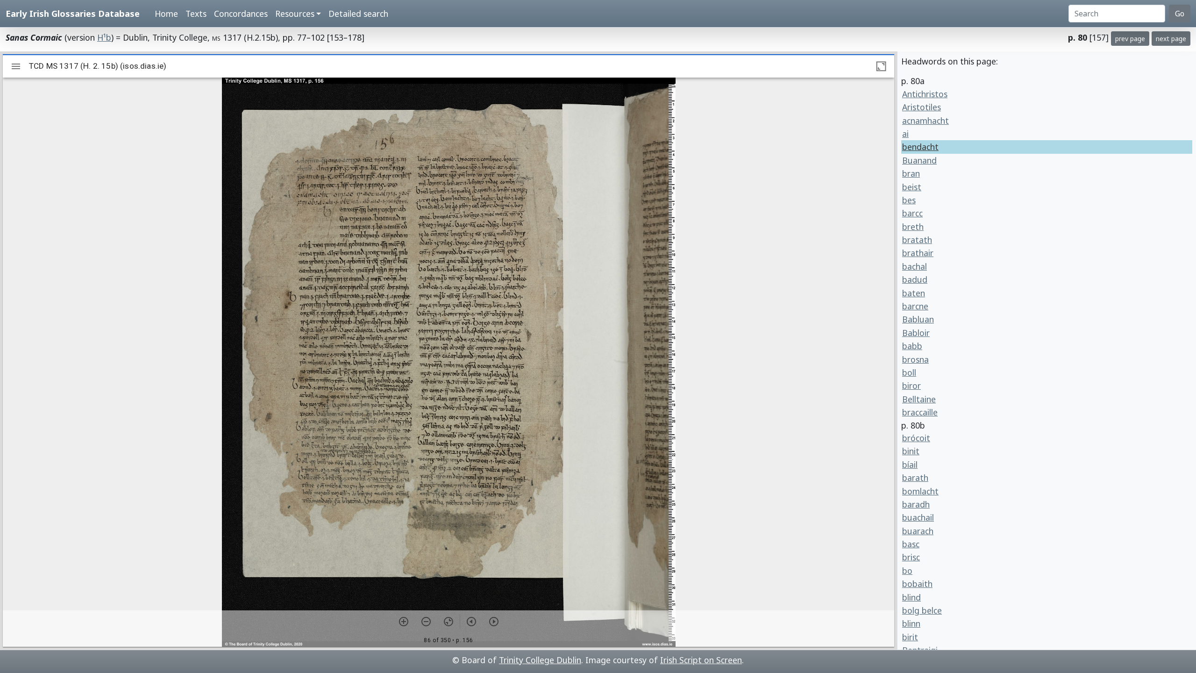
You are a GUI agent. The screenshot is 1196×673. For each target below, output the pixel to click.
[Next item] (494, 621)
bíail (910, 464)
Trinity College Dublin (540, 660)
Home (166, 13)
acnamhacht (925, 120)
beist (911, 187)
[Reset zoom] (448, 621)
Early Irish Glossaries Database (73, 13)
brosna (915, 359)
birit (910, 637)
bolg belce (922, 610)
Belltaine (919, 399)
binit (910, 451)
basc (910, 544)
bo (907, 570)
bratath (917, 239)
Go (1179, 13)
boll (909, 372)
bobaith (917, 583)
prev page (1130, 38)
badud (914, 279)
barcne (915, 306)
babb (912, 345)
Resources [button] (294, 13)
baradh (916, 504)
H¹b (104, 37)
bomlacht (920, 491)
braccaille (920, 412)
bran (911, 173)
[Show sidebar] (16, 66)
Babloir (916, 332)
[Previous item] (471, 621)
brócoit (916, 438)
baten (913, 293)
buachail (918, 517)
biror (911, 385)
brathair (917, 252)
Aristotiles (921, 107)
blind (911, 597)
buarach (917, 531)
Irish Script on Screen (701, 660)
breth (913, 226)
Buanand (919, 160)
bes (909, 200)
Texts (195, 13)
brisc (911, 557)
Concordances (241, 13)
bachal (914, 266)
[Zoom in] (403, 621)
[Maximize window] (881, 66)
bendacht (920, 146)
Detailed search (358, 13)
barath (915, 477)
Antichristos (924, 94)
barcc (912, 213)
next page (1171, 38)
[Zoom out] (426, 621)
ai (905, 133)
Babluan (918, 319)
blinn (911, 623)
